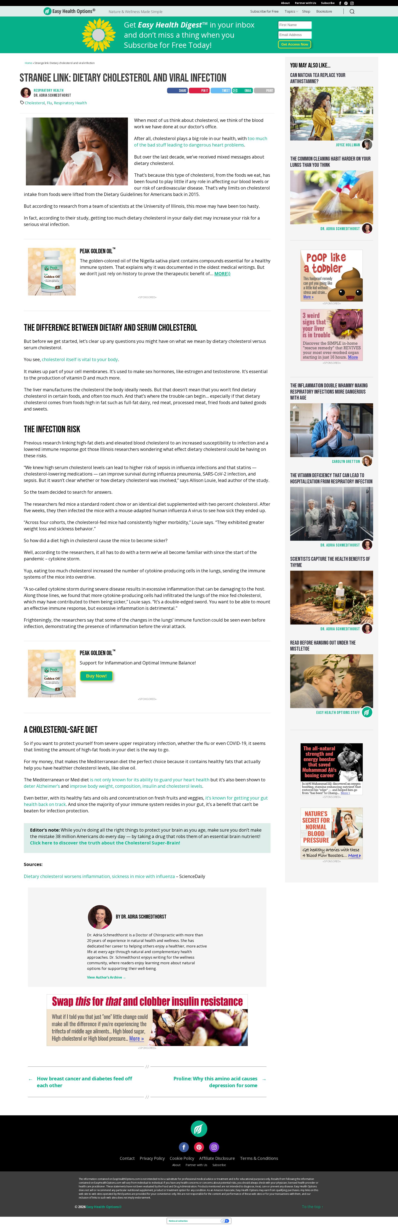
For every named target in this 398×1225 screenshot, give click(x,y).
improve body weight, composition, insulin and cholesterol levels (136, 786)
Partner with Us (305, 3)
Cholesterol (35, 102)
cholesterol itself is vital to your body (80, 360)
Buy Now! (96, 676)
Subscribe (328, 3)
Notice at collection (178, 1221)
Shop (306, 11)
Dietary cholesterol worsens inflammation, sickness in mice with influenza (99, 876)
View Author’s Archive (106, 977)
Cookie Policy (182, 1158)
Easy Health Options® (104, 1207)
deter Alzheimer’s (42, 786)
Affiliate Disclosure (217, 1158)
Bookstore (324, 11)
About (285, 3)
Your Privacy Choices (205, 1221)
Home (28, 63)
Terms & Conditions (259, 1158)
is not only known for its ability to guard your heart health (149, 780)
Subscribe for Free (264, 11)
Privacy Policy (152, 1158)
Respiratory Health (49, 90)
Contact (127, 1158)
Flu (49, 102)
